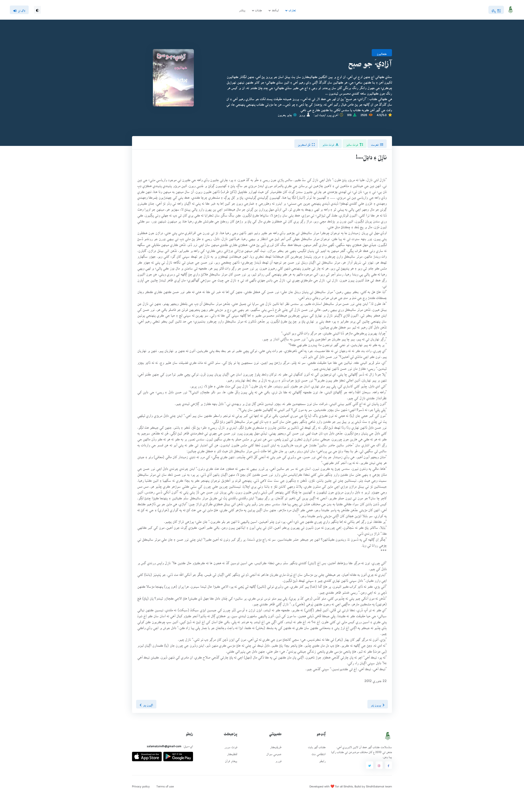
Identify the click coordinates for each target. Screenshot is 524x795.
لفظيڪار (232, 753)
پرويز (302, 114)
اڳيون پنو (148, 704)
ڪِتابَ (258, 9)
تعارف (292, 9)
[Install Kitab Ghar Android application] (178, 755)
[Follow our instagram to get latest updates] (379, 765)
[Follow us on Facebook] (388, 765)
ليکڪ (275, 9)
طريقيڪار (275, 746)
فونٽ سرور (230, 746)
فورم (278, 760)
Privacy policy (141, 785)
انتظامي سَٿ (319, 753)
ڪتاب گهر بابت (317, 746)
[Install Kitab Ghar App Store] (147, 755)
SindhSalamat (375, 785)
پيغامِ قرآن (231, 760)
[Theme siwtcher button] (37, 10)
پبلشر (242, 9)
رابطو (322, 760)
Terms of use (165, 785)
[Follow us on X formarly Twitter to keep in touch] (369, 765)
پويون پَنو (376, 704)
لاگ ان (21, 9)
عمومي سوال (273, 753)
